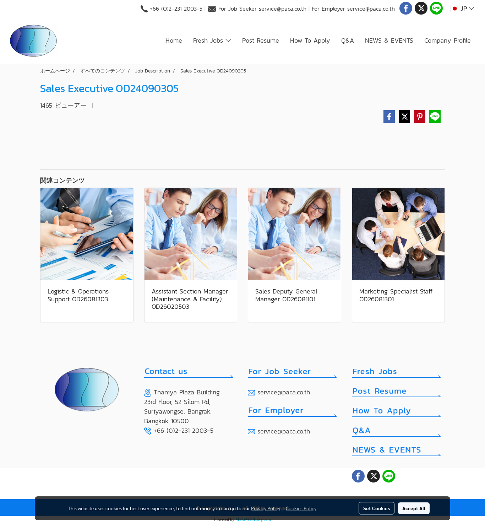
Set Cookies (376, 508)
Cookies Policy (301, 508)
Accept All (413, 508)
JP (464, 8)
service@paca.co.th (282, 8)
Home (173, 40)
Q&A (347, 40)
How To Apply (310, 40)
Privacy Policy (265, 508)
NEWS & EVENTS (389, 40)
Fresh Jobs (209, 40)
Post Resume (260, 40)
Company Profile (447, 40)
